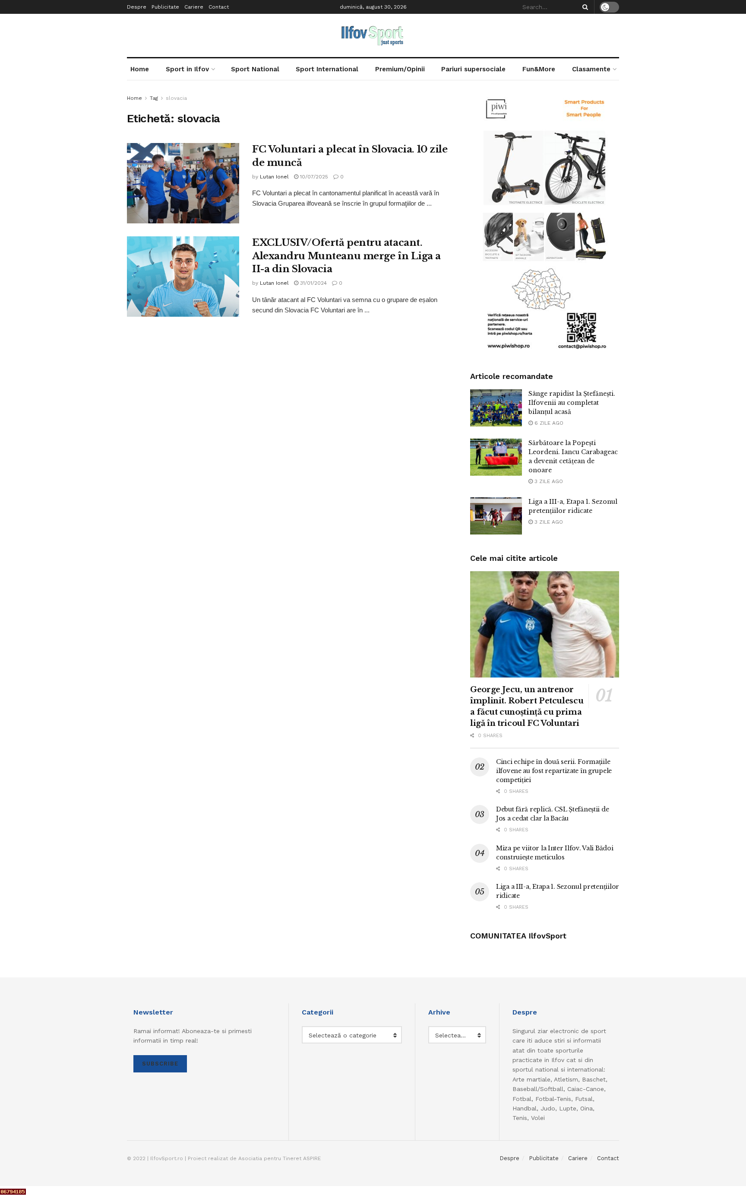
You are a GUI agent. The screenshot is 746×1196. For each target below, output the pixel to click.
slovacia (176, 98)
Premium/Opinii (400, 69)
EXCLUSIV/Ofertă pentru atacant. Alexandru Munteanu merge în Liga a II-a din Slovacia (346, 256)
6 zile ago (548, 423)
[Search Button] (583, 7)
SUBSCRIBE (160, 1063)
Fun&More (538, 69)
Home (139, 69)
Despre (136, 7)
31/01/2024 (312, 283)
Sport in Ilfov (187, 69)
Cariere (193, 7)
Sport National (255, 69)
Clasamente (591, 69)
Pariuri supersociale (473, 69)
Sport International (327, 69)
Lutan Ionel (274, 177)
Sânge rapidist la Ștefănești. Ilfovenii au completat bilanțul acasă (571, 403)
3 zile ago (548, 481)
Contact (219, 7)
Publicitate (165, 7)
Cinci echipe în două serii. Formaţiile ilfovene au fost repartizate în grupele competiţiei (554, 771)
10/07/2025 (313, 177)
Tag (154, 98)
